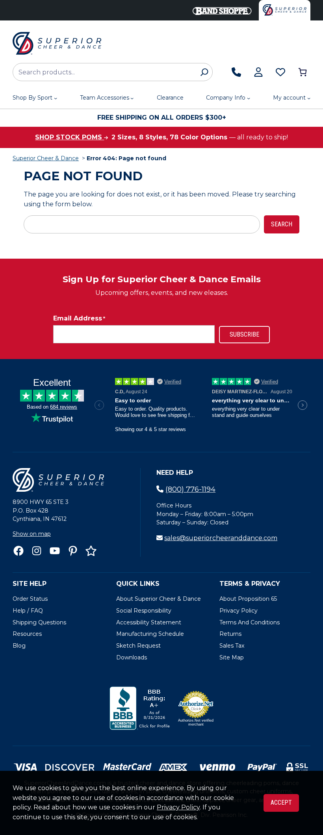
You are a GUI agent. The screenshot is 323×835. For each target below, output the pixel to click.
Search (281, 224)
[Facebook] (18, 551)
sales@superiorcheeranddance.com (220, 538)
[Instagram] (37, 551)
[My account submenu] (308, 98)
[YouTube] (55, 551)
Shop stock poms (69, 137)
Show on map (32, 533)
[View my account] (258, 72)
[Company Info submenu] (248, 98)
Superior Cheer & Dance (46, 158)
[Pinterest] (73, 551)
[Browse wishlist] (280, 72)
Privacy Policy (178, 807)
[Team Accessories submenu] (132, 98)
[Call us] (236, 72)
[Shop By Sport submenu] (55, 98)
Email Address (79, 318)
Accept (281, 802)
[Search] (204, 72)
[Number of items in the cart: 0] (302, 72)
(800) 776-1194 (190, 489)
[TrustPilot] (91, 551)
